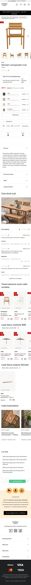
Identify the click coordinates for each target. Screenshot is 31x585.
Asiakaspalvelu (6, 538)
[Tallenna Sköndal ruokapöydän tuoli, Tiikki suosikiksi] (28, 481)
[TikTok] (20, 530)
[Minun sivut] (17, 4)
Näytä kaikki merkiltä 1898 (9, 328)
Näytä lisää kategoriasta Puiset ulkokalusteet (15, 456)
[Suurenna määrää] (7, 481)
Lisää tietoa (25, 126)
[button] (5, 70)
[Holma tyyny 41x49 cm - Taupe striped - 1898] (4, 104)
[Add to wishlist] (8, 319)
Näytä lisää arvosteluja (15, 278)
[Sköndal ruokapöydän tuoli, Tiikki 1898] (15, 36)
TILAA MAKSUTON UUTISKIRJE (15, 513)
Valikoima (5, 544)
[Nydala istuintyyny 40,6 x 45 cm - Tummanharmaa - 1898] (4, 94)
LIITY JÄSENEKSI (12, 1)
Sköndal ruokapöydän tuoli (21, 18)
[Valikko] (29, 4)
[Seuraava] (28, 36)
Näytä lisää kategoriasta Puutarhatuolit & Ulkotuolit (13, 463)
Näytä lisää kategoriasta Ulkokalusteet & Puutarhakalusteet (13, 471)
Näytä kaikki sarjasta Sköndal (10, 368)
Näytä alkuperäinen (15, 244)
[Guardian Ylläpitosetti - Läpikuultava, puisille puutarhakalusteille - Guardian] (4, 110)
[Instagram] (15, 530)
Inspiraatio (5, 550)
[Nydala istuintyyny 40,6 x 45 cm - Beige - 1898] (4, 99)
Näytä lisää (15, 115)
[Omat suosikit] (21, 4)
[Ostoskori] (25, 4)
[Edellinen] (3, 36)
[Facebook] (10, 530)
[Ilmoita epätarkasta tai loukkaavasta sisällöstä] (29, 244)
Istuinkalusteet (22, 17)
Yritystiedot (5, 556)
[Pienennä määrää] (2, 481)
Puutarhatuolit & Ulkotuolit (8, 18)
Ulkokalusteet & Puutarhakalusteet (9, 17)
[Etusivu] (4, 4)
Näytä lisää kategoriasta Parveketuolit (13, 467)
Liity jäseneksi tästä (23, 80)
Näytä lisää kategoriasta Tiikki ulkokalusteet (14, 459)
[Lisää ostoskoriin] (11, 319)
